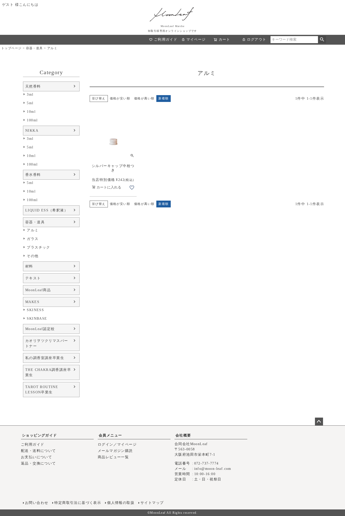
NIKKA (31, 130)
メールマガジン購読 (115, 451)
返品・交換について (38, 463)
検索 (322, 39)
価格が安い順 (120, 98)
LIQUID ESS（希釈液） (46, 210)
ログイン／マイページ (117, 444)
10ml (31, 112)
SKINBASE (37, 318)
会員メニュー (110, 435)
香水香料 (33, 175)
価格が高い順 (144, 98)
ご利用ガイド (165, 39)
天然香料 (33, 86)
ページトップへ (319, 422)
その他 (32, 256)
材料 (29, 266)
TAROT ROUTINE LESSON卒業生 (41, 389)
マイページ (196, 39)
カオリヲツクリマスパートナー (46, 343)
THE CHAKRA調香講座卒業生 (48, 372)
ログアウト (256, 39)
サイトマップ (152, 503)
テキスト (33, 278)
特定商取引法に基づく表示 (77, 503)
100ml (32, 120)
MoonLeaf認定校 (40, 329)
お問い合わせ (36, 503)
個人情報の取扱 (120, 503)
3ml (30, 94)
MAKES (32, 302)
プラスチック (38, 247)
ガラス (32, 239)
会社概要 (183, 435)
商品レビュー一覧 (113, 457)
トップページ (11, 48)
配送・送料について (38, 451)
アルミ (32, 230)
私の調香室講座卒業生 (44, 358)
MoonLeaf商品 (38, 290)
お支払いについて (36, 457)
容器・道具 (34, 48)
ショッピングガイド (39, 435)
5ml (30, 103)
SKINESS (35, 310)
